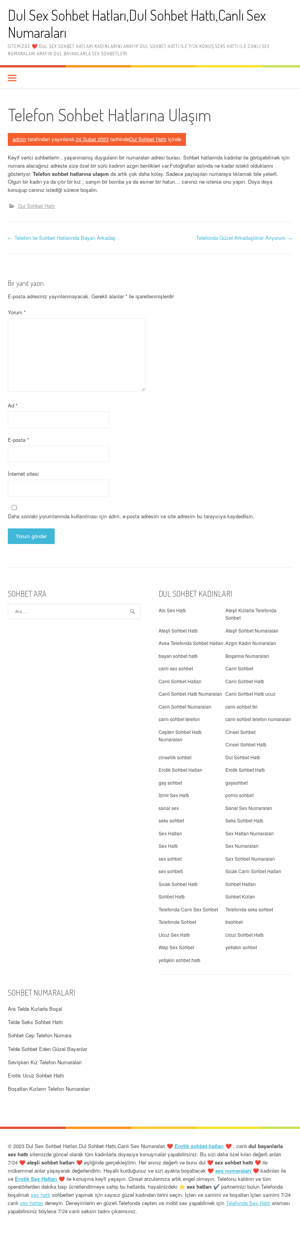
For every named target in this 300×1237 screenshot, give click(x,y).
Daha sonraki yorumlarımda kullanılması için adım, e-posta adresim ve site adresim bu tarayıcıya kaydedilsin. (131, 516)
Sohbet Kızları (240, 896)
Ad (13, 405)
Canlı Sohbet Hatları (180, 681)
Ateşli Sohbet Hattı (178, 630)
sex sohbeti (171, 871)
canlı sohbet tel (241, 706)
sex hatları (31, 1203)
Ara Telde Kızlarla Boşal (35, 1008)
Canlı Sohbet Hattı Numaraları (190, 693)
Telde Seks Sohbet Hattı (35, 1022)
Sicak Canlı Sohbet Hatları (253, 871)
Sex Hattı (168, 845)
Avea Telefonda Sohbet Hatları (191, 643)
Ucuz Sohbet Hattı (244, 934)
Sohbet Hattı (172, 896)
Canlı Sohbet (239, 668)
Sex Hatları (170, 833)
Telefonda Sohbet (177, 921)
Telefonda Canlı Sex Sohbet (188, 909)
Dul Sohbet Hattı (147, 139)
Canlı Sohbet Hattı (244, 681)
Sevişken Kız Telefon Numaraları (45, 1062)
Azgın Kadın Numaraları (250, 643)
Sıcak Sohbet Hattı (178, 884)
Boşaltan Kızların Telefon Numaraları (49, 1088)
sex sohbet (170, 858)
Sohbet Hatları (240, 884)
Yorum (17, 312)
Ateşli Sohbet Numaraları (252, 630)
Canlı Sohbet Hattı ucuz (250, 693)
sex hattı (40, 1194)
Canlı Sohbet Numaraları (185, 706)
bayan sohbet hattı (178, 655)
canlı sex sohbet (176, 668)
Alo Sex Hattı (172, 610)
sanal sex (169, 808)
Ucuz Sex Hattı (174, 934)
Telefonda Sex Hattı (248, 1203)
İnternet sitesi (23, 473)
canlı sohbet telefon (179, 719)
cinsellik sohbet (175, 757)
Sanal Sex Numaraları (248, 808)
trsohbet (234, 921)
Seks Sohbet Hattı (244, 820)
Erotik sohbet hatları (199, 1146)
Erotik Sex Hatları (36, 1178)
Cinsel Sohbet (240, 731)
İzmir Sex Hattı (174, 795)
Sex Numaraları (242, 845)
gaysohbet (236, 782)
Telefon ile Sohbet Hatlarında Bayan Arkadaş (62, 237)
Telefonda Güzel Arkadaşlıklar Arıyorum (244, 237)
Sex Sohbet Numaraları (250, 858)
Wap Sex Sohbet (176, 947)
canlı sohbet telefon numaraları (258, 719)
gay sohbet (170, 782)
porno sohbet (239, 795)
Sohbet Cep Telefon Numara (39, 1035)
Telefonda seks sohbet (249, 909)
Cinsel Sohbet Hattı (245, 744)
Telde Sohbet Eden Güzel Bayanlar (47, 1049)
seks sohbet (171, 820)
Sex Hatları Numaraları (249, 833)
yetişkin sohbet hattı (179, 960)
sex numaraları (233, 1170)
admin (19, 139)
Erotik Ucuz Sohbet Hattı (36, 1075)
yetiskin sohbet (241, 947)
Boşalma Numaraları (247, 655)
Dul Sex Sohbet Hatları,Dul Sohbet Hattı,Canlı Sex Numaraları (137, 23)
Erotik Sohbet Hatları (180, 769)
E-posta (18, 439)
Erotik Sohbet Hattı (245, 769)
